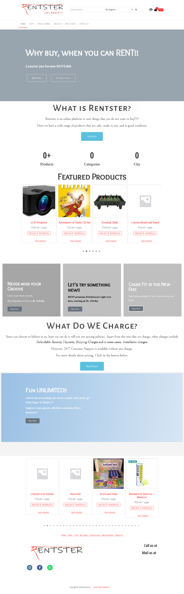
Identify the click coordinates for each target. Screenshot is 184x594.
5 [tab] (97, 252)
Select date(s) (39, 233)
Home (23, 23)
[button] (39, 241)
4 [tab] (93, 252)
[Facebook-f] (39, 567)
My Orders (84, 535)
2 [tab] (87, 252)
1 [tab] (84, 252)
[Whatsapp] (50, 567)
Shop (31, 23)
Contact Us (83, 23)
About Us (57, 23)
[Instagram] (29, 567)
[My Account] (151, 9)
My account (70, 23)
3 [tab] (90, 252)
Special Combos (43, 23)
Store (70, 535)
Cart (76, 535)
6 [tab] (100, 252)
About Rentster (108, 535)
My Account (95, 535)
